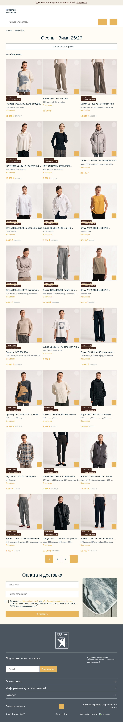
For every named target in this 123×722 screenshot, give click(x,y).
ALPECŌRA (19, 30)
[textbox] (14, 54)
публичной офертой (29, 601)
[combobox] (21, 54)
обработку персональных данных (58, 601)
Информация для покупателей (26, 688)
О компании (14, 681)
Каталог (9, 30)
